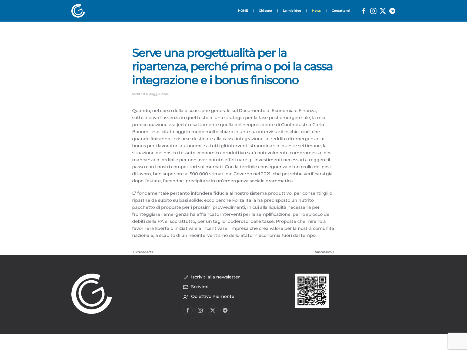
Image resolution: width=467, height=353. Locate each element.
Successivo (323, 252)
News (316, 10)
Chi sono (265, 10)
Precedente (144, 252)
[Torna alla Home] (79, 11)
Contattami (341, 10)
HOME (243, 10)
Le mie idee (292, 10)
